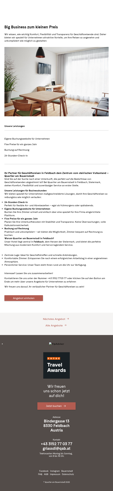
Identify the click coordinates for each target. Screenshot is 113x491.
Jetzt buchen (54, 405)
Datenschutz (68, 474)
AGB (46, 474)
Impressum (55, 474)
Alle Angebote (54, 325)
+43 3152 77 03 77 (56, 444)
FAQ (40, 474)
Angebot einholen (23, 298)
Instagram (55, 471)
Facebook (44, 471)
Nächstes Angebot (54, 318)
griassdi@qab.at (56, 448)
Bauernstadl (67, 471)
